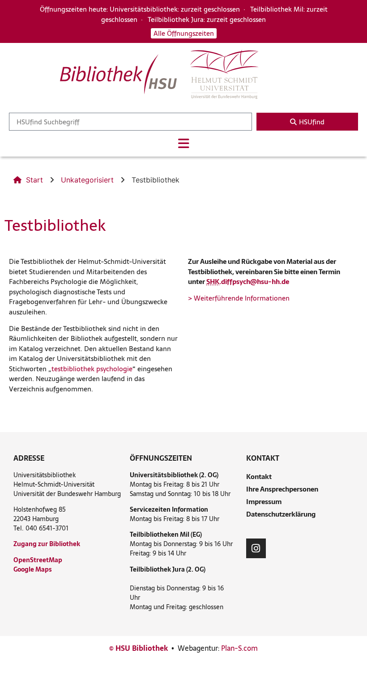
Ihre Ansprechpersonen (282, 489)
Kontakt (259, 476)
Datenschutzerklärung (281, 514)
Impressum (264, 501)
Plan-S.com (239, 648)
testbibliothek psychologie (91, 368)
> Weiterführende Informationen (239, 298)
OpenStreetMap (37, 560)
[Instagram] (256, 548)
